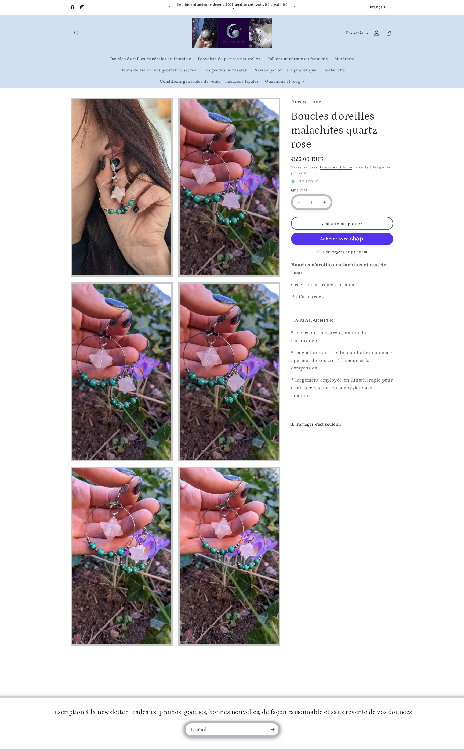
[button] (77, 33)
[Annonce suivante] (294, 7)
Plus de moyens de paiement (342, 251)
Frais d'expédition (336, 167)
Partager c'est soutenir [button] (319, 424)
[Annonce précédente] (169, 7)
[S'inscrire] (272, 729)
